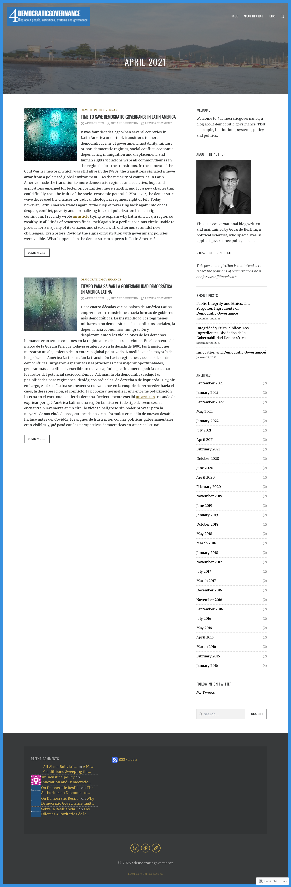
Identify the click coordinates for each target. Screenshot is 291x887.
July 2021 (203, 430)
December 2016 (209, 590)
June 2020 (204, 468)
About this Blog (253, 16)
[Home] (134, 848)
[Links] (156, 848)
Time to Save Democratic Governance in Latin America (128, 117)
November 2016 (209, 600)
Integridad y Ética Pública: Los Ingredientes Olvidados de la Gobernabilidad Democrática (222, 333)
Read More (34, 254)
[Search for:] (220, 714)
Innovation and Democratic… (66, 782)
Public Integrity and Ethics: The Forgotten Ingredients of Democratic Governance (223, 308)
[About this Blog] (145, 848)
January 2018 (207, 553)
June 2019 (204, 505)
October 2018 (207, 524)
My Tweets (205, 692)
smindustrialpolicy (58, 777)
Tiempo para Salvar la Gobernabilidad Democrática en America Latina (126, 289)
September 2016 (209, 609)
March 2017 (206, 581)
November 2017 (209, 562)
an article (81, 216)
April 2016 (205, 637)
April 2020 (205, 477)
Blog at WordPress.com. (145, 874)
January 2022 (207, 421)
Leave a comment (158, 123)
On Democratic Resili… (60, 788)
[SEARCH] (282, 16)
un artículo (145, 397)
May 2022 (204, 411)
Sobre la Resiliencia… (59, 809)
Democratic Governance (101, 110)
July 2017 (203, 571)
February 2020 (208, 486)
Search (257, 714)
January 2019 (207, 515)
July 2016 (203, 618)
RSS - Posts (128, 759)
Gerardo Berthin (124, 123)
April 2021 (205, 439)
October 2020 (207, 458)
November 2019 (209, 496)
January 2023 (207, 392)
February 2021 (208, 449)
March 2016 (206, 646)
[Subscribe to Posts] (115, 759)
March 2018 (206, 543)
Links (272, 16)
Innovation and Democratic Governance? (231, 352)
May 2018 (204, 534)
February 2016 (208, 656)
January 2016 (207, 665)
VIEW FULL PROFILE (213, 253)
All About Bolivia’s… (60, 767)
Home (235, 16)
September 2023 (209, 383)
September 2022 (210, 402)
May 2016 (204, 628)
